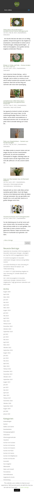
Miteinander (6, 466)
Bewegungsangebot (9, 432)
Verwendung (17, 186)
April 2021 (6, 393)
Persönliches (7, 472)
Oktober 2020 (7, 403)
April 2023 (6, 342)
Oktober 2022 (7, 347)
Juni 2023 (6, 337)
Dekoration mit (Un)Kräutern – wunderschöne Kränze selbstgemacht (15, 30)
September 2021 (8, 379)
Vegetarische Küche (8, 477)
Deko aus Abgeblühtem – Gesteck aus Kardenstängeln (15, 142)
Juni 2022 (6, 358)
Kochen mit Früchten (9, 442)
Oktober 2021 (7, 377)
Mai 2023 (6, 339)
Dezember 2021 (7, 371)
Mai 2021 (6, 390)
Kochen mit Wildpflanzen (10, 456)
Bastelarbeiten (22, 33)
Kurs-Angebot (7, 464)
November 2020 (8, 400)
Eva (7, 33)
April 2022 (6, 363)
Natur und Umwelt (15, 107)
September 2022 (8, 350)
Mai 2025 (6, 302)
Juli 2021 (5, 384)
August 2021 (6, 382)
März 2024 (6, 321)
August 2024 (6, 310)
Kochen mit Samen (8, 453)
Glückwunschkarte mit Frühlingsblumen (16, 217)
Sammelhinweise (8, 186)
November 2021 (8, 374)
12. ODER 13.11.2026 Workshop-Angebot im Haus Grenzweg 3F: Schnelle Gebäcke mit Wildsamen (15, 273)
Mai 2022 (6, 361)
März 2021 (6, 395)
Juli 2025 (5, 300)
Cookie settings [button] (24, 487)
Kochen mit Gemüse (9, 445)
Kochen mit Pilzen (8, 450)
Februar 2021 (7, 398)
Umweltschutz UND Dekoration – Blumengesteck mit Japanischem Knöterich (14, 102)
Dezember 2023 (7, 326)
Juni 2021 (6, 387)
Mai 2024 (6, 315)
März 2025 (6, 307)
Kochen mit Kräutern (9, 448)
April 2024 (6, 318)
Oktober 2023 (7, 329)
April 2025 (6, 305)
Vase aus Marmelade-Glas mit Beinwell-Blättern (16, 179)
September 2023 (8, 331)
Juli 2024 (5, 313)
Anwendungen (7, 421)
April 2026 (6, 294)
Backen (5, 424)
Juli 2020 (5, 411)
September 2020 (8, 406)
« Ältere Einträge (8, 240)
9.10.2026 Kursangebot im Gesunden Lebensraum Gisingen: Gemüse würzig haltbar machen (16, 260)
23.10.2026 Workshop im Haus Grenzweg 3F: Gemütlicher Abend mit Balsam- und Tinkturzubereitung (16, 267)
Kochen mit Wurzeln (9, 458)
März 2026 (6, 297)
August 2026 (6, 291)
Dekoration (6, 35)
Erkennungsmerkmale (16, 184)
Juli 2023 (5, 334)
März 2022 (6, 366)
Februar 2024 (7, 323)
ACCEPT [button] (17, 490)
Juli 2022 (5, 355)
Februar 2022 (7, 369)
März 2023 (6, 345)
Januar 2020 (6, 414)
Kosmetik (6, 461)
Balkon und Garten (8, 426)
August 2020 (6, 408)
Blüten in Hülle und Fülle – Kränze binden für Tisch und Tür (16, 66)
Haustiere (6, 440)
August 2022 (6, 353)
